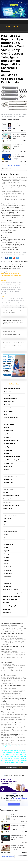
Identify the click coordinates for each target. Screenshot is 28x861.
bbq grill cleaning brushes (10, 440)
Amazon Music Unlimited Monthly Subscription (13, 246)
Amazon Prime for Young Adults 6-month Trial (13, 227)
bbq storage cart (8, 482)
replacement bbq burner (10, 590)
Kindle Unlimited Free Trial (8, 234)
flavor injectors (7, 508)
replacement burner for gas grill (12, 593)
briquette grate (7, 486)
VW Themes (19, 767)
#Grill (14, 264)
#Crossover (9, 264)
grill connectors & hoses (10, 541)
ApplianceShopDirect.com (12, 334)
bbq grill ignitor (7, 447)
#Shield (10, 268)
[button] (14, 32)
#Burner (21, 261)
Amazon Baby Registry (7, 229)
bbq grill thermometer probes (12, 460)
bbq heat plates (7, 466)
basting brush (7, 408)
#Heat (18, 264)
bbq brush (6, 414)
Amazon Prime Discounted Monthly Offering (13, 239)
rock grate (6, 602)
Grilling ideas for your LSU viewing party (11, 674)
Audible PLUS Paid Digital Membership (11, 212)
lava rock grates (8, 580)
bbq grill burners (8, 434)
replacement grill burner (10, 599)
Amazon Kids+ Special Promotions (10, 242)
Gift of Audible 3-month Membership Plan (12, 214)
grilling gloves (7, 577)
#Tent (14, 268)
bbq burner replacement (10, 417)
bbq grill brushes (8, 430)
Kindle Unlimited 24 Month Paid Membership (13, 210)
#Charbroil (3, 264)
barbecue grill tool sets (10, 398)
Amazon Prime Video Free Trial (9, 249)
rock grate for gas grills (10, 606)
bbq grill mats (7, 453)
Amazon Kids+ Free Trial (7, 241)
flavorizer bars (7, 512)
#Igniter (2, 266)
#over (12, 266)
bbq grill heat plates (9, 443)
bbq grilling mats (8, 463)
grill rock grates (7, 573)
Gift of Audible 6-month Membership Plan (12, 215)
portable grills (7, 583)
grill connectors (7, 538)
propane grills (7, 586)
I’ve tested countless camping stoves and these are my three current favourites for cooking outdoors (13, 700)
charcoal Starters (8, 502)
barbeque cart (7, 405)
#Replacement (4, 268)
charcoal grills (7, 499)
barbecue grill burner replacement (11, 275)
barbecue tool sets (8, 401)
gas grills (5, 521)
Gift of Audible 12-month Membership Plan (12, 209)
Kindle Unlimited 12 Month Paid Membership (13, 219)
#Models (7, 266)
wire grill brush (7, 612)
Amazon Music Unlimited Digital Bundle (11, 247)
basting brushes (8, 411)
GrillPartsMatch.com (14, 27)
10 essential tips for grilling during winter (11, 723)
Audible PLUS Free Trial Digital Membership (12, 222)
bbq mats (6, 473)
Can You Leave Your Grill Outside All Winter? (12, 734)
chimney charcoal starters (11, 505)
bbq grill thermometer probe (11, 456)
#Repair (24, 266)
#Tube (18, 268)
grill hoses (6, 557)
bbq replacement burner (10, 476)
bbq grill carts (7, 437)
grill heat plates (7, 554)
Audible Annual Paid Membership (10, 207)
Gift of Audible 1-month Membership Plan (12, 217)
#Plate (20, 266)
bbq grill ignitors (7, 450)
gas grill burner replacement (11, 515)
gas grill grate (7, 518)
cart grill (5, 492)
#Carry (25, 261)
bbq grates (6, 427)
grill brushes (6, 528)
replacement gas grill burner (11, 596)
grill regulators (7, 570)
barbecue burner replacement (10, 273)
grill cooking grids (8, 544)
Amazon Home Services (7, 236)
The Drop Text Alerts (6, 224)
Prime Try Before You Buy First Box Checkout (13, 244)
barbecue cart (7, 392)
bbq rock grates (7, 479)
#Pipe (15, 266)
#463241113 (7, 261)
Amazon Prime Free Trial (7, 232)
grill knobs (6, 560)
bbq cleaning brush (8, 424)
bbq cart (5, 421)
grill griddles (6, 551)
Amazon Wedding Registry (8, 230)
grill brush (6, 525)
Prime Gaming (5, 237)
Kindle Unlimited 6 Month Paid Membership (12, 225)
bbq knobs (6, 469)
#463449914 (14, 261)
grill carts (5, 534)
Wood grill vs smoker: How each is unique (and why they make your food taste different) (13, 622)
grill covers (6, 547)
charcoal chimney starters (11, 495)
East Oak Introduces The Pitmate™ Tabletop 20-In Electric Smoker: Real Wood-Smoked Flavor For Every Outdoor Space (14, 648)
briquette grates (8, 489)
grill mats (5, 564)
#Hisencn (23, 264)
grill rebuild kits (7, 567)
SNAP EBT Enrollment (6, 220)
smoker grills (6, 609)
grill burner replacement (8, 277)
